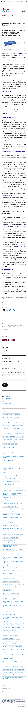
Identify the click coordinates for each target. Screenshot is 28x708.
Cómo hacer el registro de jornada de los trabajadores (13, 475)
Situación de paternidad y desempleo (12, 646)
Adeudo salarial (7, 420)
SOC (21, 328)
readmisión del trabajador (9, 611)
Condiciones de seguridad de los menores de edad (14, 457)
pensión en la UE (7, 590)
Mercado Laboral (18, 325)
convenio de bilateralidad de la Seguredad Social (14, 469)
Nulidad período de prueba (10, 576)
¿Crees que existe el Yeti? (9, 664)
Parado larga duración (16, 326)
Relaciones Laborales (8, 630)
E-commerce (6, 509)
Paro (23, 326)
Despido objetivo (7, 497)
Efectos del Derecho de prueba (11, 520)
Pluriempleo (17, 598)
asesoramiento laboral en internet (11, 428)
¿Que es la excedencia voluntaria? (11, 674)
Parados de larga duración (9, 581)
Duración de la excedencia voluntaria (12, 503)
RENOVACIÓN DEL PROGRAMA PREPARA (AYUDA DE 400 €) (13, 33)
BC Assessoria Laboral (11, 441)
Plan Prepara (5, 328)
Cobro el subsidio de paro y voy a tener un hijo (13, 453)
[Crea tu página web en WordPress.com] (14, 1)
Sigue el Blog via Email (10, 368)
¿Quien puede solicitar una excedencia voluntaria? (13, 678)
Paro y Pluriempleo (20, 584)
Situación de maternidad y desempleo (13, 643)
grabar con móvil (14, 537)
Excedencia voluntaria (16, 528)
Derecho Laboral (7, 490)
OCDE (19, 576)
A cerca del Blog (6, 688)
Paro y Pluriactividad (8, 584)
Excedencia (6, 528)
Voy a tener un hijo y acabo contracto (12, 661)
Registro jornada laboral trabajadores (12, 621)
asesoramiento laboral (18, 425)
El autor (4, 691)
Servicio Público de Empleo (14, 328)
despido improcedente (19, 490)
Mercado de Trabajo (8, 573)
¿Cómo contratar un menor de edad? (12, 666)
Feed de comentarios (8, 402)
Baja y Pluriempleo (19, 439)
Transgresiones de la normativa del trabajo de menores (14, 655)
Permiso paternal (18, 596)
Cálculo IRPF (6, 472)
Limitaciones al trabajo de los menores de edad (13, 562)
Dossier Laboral (7, 323)
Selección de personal (8, 633)
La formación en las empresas (10, 554)
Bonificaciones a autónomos (10, 444)
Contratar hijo (6, 465)
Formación (5, 537)
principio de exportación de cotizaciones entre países (13, 606)
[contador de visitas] (14, 340)
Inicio (3, 685)
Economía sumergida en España (11, 514)
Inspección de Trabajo (11, 549)
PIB (3, 598)
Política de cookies (14, 702)
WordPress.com (7, 403)
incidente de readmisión (9, 542)
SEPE (17, 638)
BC (3, 441)
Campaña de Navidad (8, 450)
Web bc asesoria (6, 695)
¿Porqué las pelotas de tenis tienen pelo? (13, 669)
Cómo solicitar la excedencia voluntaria (13, 478)
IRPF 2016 (5, 552)
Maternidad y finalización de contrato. (12, 567)
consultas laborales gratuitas (10, 463)
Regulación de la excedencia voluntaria (13, 627)
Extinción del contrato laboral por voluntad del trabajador (14, 531)
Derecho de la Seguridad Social (11, 481)
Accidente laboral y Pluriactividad (11, 414)
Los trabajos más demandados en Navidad (14, 565)
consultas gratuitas (8, 460)
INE (11, 326)
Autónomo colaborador (9, 436)
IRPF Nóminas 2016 (14, 552)
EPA (9, 326)
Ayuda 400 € (5, 326)
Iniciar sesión (6, 398)
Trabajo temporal (7, 652)
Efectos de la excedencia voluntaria (12, 517)
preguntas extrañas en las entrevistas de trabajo (13, 602)
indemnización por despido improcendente (10, 546)
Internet (21, 549)
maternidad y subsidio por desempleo (13, 570)
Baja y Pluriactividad (8, 439)
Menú (23, 11)
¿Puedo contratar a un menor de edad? (13, 672)
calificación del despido (9, 447)
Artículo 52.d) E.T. (7, 425)
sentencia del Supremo (9, 638)
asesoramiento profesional (9, 431)
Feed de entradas (7, 400)
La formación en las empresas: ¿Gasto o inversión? (13, 558)
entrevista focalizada (8, 522)
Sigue (5, 385)
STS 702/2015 (9, 649)
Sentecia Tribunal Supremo (10, 635)
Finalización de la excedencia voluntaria (13, 534)
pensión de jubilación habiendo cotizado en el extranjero (13, 587)
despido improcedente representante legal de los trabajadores (13, 494)
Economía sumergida (8, 511)
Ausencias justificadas (18, 433)
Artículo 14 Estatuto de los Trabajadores (13, 422)
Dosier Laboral (7, 16)
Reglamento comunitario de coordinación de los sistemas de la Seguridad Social (14, 624)
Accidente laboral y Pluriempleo (11, 417)
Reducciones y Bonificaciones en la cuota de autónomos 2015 (13, 618)
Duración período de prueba (10, 506)
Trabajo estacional (19, 649)
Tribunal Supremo (7, 658)
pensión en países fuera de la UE (11, 593)
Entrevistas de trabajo (8, 525)
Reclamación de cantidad (9, 614)
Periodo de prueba (7, 596)
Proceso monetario (8, 609)
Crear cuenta (6, 396)
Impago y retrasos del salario (10, 540)
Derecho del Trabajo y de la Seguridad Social (12, 487)
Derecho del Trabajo (8, 484)
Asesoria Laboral (7, 433)
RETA (16, 630)
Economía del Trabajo (10, 325)
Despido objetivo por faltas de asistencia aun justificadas (13, 500)
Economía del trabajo (16, 509)
